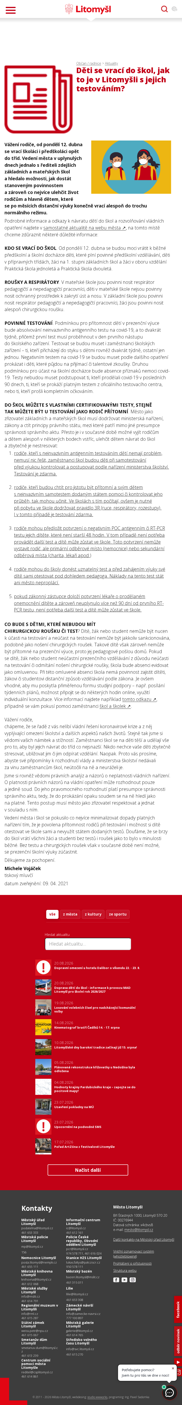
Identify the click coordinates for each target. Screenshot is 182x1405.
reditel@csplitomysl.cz (37, 1372)
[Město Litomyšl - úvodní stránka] (88, 9)
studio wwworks (97, 1397)
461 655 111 (29, 1266)
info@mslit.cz (30, 1296)
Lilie (69, 1288)
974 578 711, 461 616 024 (83, 1253)
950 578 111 (74, 1266)
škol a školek (113, 706)
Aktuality (111, 63)
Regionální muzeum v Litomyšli (39, 1307)
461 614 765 (74, 1335)
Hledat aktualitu (57, 934)
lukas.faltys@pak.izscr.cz (83, 1262)
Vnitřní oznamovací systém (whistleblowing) (133, 1253)
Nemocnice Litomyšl (38, 1257)
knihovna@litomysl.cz (36, 1279)
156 (24, 1252)
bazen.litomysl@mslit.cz (83, 1277)
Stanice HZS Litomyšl (84, 1257)
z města (70, 914)
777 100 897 (74, 1318)
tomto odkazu (136, 699)
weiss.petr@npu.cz (34, 1331)
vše (52, 914)
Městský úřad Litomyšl (33, 1222)
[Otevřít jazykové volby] (174, 9)
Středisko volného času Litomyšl (81, 1341)
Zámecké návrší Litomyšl (79, 1307)
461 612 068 (29, 1284)
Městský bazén (79, 1271)
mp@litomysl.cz (32, 1246)
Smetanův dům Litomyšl (34, 1341)
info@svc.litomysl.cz (80, 1349)
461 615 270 (74, 1354)
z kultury (93, 914)
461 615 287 (29, 1318)
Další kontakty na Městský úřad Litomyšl (143, 1239)
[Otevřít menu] (11, 10)
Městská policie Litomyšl (34, 1239)
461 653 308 (74, 1300)
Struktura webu (124, 1270)
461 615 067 (29, 1335)
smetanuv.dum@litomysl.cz (39, 1349)
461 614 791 (29, 1301)
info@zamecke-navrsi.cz (83, 1314)
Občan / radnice (88, 63)
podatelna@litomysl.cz (37, 1228)
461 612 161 (74, 1232)
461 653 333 (29, 1232)
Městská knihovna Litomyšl (37, 1273)
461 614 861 (29, 1376)
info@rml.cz (29, 1314)
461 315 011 (74, 1282)
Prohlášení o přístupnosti (132, 1263)
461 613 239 (29, 1355)
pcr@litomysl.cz (77, 1249)
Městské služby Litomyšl (34, 1290)
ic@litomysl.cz (76, 1228)
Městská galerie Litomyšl (80, 1324)
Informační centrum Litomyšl (83, 1222)
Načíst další (88, 1170)
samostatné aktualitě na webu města (82, 228)
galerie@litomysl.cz (79, 1331)
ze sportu (118, 914)
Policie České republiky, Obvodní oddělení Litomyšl (82, 1240)
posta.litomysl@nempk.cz (39, 1262)
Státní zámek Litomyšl (32, 1324)
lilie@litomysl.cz (77, 1294)
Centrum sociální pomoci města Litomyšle (35, 1364)
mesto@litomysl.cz (138, 1229)
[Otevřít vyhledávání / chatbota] (164, 9)
